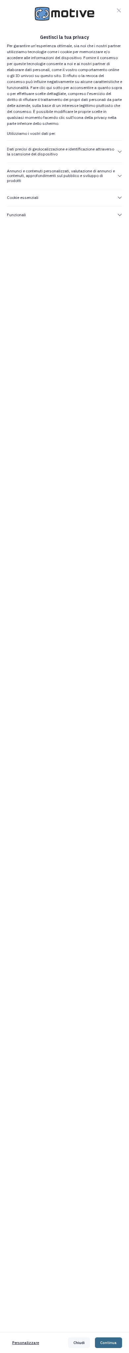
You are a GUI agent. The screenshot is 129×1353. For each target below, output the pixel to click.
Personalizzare (25, 1342)
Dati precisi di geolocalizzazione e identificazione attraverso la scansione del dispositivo (60, 151)
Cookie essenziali (22, 197)
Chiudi (79, 1342)
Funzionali (16, 214)
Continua (108, 1342)
